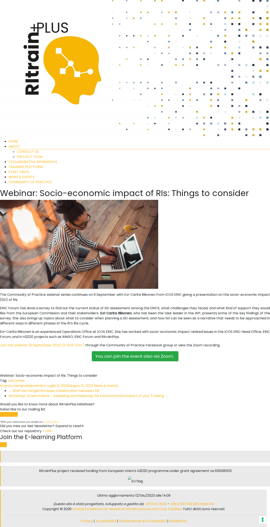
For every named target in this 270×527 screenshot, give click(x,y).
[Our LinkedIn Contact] (135, 456)
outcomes (16, 380)
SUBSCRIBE (9, 414)
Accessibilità (106, 521)
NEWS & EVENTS (21, 177)
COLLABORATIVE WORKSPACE (32, 161)
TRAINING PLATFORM (25, 166)
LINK (48, 431)
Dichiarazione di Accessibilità (142, 521)
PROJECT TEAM (29, 156)
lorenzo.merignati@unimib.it (23, 385)
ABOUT (14, 146)
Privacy (87, 521)
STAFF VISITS (18, 171)
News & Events (106, 385)
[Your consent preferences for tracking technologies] (263, 520)
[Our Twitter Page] (133, 456)
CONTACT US (28, 151)
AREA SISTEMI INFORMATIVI (192, 503)
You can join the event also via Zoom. (135, 356)
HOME (13, 141)
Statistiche (178, 521)
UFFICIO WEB (156, 503)
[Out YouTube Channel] (137, 456)
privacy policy (51, 421)
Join (3, 444)
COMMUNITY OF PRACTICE (30, 182)
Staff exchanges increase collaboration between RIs (53, 390)
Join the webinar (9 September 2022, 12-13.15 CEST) (42, 345)
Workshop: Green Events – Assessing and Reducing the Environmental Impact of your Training (88, 395)
